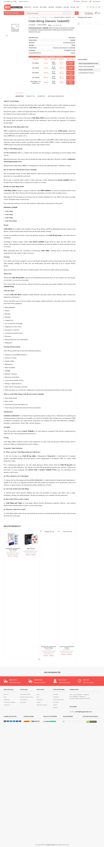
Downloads (39, 699)
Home (30, 17)
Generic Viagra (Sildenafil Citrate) (88, 63)
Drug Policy (23, 702)
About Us (6, 694)
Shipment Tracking (42, 705)
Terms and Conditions (10, 702)
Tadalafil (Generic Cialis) (46, 17)
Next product (74, 17)
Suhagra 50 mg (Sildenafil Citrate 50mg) (13, 549)
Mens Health (36, 17)
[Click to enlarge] (7, 36)
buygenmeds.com (51, 845)
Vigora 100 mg (31, 548)
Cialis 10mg (9, 211)
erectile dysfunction (35, 480)
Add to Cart (71, 63)
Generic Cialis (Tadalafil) (86, 69)
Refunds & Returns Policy (26, 697)
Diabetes (55, 707)
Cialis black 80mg (11, 221)
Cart (38, 697)
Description (20, 96)
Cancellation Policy (25, 694)
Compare (32, 24)
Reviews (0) (41, 96)
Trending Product (48, 654)
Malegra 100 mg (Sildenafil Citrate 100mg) (48, 647)
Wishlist (39, 702)
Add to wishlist (42, 24)
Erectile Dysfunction (12, 554)
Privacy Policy (23, 699)
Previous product (71, 17)
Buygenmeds (51, 456)
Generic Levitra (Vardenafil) (86, 66)
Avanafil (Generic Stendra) (86, 73)
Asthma (55, 705)
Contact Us (7, 705)
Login (38, 694)
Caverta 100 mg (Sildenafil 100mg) (66, 647)
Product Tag (30, 96)
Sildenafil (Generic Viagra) (13, 553)
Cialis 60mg (9, 218)
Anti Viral (55, 694)
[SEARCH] (77, 13)
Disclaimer (6, 699)
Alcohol (7, 371)
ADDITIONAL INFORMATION (56, 96)
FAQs (5, 697)
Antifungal (56, 697)
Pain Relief (56, 702)
